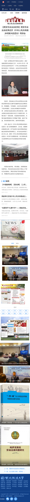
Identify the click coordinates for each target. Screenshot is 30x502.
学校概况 (14, 2)
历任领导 (14, 481)
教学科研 (8, 482)
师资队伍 (3, 486)
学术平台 (8, 486)
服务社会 (3, 484)
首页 (8, 2)
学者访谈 (26, 484)
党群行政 (3, 482)
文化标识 (26, 481)
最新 (12, 243)
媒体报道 (24, 13)
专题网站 (21, 5)
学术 (3, 310)
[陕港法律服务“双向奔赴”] (15, 273)
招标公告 (8, 488)
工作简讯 (3, 488)
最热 (17, 243)
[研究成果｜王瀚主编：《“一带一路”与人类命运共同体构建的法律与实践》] (15, 404)
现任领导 (8, 481)
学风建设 (20, 486)
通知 (9, 313)
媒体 (26, 310)
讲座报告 (8, 484)
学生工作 (26, 482)
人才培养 (14, 482)
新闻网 (3, 5)
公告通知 (26, 486)
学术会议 (14, 484)
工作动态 (20, 2)
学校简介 (3, 481)
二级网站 (9, 5)
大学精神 (20, 481)
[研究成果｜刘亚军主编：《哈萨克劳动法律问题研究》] (15, 446)
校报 (15, 5)
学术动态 (14, 486)
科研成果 (20, 484)
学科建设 (20, 482)
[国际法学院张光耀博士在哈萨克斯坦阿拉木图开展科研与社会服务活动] (15, 255)
